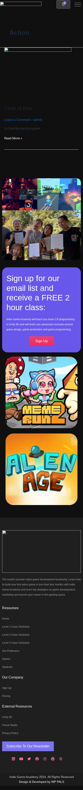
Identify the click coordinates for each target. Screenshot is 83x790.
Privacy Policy (10, 733)
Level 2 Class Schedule (16, 634)
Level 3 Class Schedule (16, 642)
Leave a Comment (17, 120)
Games (6, 658)
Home (5, 618)
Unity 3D (7, 717)
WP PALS (57, 781)
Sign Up (6, 688)
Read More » (13, 138)
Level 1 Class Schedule (16, 626)
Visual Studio (9, 725)
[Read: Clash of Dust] (37, 74)
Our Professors (10, 650)
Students (7, 667)
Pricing (6, 696)
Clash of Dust (18, 108)
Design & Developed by (35, 781)
